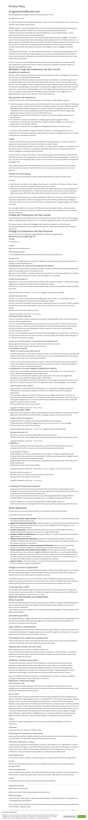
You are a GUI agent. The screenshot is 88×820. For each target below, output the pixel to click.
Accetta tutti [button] (82, 816)
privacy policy (45, 423)
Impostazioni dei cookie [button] (70, 816)
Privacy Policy (36, 292)
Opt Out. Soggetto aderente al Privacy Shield (57, 469)
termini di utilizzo (58, 423)
